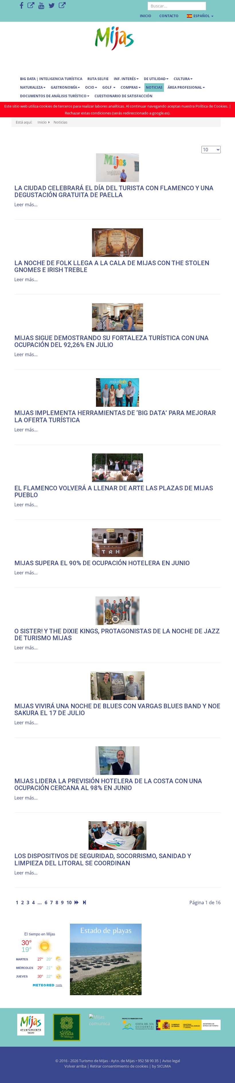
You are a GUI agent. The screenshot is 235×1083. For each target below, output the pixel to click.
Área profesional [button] (185, 87)
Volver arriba (75, 1066)
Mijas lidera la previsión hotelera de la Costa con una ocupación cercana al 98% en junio (108, 784)
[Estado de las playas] (106, 959)
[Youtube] (41, 6)
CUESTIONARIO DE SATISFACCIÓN (123, 96)
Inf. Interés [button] (125, 78)
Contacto (169, 15)
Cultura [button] (182, 78)
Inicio (145, 15)
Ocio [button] (89, 87)
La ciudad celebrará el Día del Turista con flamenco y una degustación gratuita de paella (114, 192)
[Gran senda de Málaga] (63, 1027)
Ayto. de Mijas (123, 1060)
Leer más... (26, 204)
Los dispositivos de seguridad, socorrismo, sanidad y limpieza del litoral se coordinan (102, 859)
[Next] (77, 902)
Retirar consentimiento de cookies (119, 1066)
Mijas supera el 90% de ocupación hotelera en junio (102, 563)
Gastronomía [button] (64, 87)
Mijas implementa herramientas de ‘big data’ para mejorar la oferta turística (115, 416)
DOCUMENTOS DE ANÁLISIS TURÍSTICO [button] (53, 96)
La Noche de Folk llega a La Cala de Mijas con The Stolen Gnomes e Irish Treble (111, 266)
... (40, 902)
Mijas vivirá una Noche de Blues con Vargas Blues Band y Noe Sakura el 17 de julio (117, 710)
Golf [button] (107, 87)
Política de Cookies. (211, 106)
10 (69, 902)
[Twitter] (52, 6)
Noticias (154, 87)
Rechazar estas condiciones (88, 113)
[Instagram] (62, 6)
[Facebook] (21, 6)
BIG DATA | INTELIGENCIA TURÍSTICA (51, 78)
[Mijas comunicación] (99, 1020)
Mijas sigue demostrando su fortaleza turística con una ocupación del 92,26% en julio (111, 341)
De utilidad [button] (155, 78)
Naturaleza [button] (31, 87)
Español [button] (202, 15)
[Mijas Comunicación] (31, 6)
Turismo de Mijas (93, 1060)
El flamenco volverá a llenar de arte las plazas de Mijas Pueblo (113, 492)
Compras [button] (129, 87)
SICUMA (164, 1066)
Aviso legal (171, 1060)
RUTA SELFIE (98, 78)
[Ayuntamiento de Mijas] (28, 1025)
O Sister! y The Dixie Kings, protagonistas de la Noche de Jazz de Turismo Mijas (117, 635)
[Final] (84, 902)
